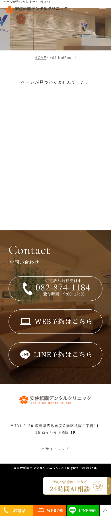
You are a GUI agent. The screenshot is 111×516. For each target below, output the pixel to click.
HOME (40, 58)
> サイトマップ (55, 449)
